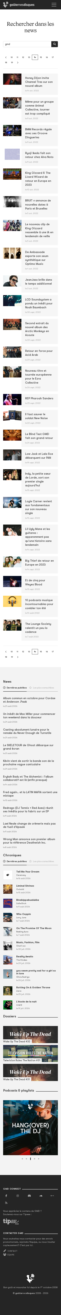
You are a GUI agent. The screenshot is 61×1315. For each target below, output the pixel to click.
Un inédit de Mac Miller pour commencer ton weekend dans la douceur (29, 715)
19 (12, 62)
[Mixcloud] (52, 1196)
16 (47, 57)
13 (29, 57)
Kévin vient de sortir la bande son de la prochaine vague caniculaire (28, 762)
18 (6, 62)
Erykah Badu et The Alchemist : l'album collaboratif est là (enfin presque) (28, 778)
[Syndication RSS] (6, 1203)
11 (17, 57)
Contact (12, 1251)
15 (41, 57)
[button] (22, 1159)
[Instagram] (18, 1196)
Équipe (11, 1255)
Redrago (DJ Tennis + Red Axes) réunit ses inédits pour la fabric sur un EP (28, 809)
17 (53, 57)
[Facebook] (6, 1196)
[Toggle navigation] (54, 5)
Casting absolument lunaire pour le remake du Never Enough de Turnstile (27, 731)
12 (23, 57)
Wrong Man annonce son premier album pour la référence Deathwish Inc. (29, 841)
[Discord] (29, 1196)
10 (12, 57)
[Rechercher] (54, 44)
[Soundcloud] (41, 1196)
